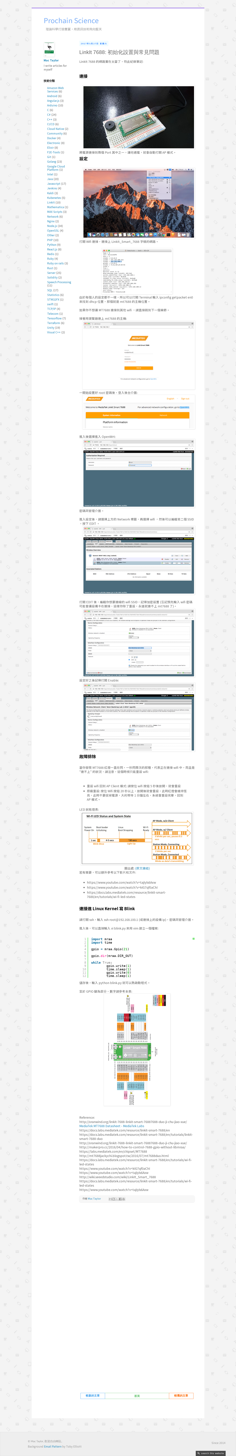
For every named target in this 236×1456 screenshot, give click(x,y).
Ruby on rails (55, 263)
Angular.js (53, 100)
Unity (50, 327)
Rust (50, 268)
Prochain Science (71, 20)
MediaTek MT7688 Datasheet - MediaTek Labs (111, 1126)
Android (52, 96)
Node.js (52, 226)
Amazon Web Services (55, 89)
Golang (51, 161)
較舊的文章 (181, 1395)
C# (49, 114)
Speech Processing (59, 282)
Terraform (53, 323)
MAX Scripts (54, 212)
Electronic (53, 143)
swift (50, 304)
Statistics (53, 295)
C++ (49, 119)
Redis (50, 254)
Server (51, 273)
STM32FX (53, 299)
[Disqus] (137, 1254)
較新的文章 (93, 1395)
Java (50, 179)
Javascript (53, 183)
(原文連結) (142, 868)
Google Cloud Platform (56, 168)
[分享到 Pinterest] (123, 1199)
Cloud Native (55, 129)
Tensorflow (54, 318)
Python (51, 244)
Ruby (50, 258)
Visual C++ (54, 332)
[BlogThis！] (113, 1199)
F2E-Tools (53, 152)
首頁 (137, 1396)
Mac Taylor (51, 60)
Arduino (52, 105)
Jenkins (52, 188)
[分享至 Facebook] (120, 1199)
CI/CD (50, 124)
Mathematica (55, 207)
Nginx (51, 221)
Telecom (53, 313)
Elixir (50, 147)
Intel (50, 174)
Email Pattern (53, 1446)
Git (49, 157)
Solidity (52, 277)
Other (51, 235)
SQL (50, 290)
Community (55, 133)
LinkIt (51, 202)
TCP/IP (51, 309)
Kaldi (50, 193)
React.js (52, 249)
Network (53, 216)
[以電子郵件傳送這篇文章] (110, 1199)
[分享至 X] (117, 1199)
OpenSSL (53, 230)
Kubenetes (54, 198)
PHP (50, 240)
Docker (51, 138)
